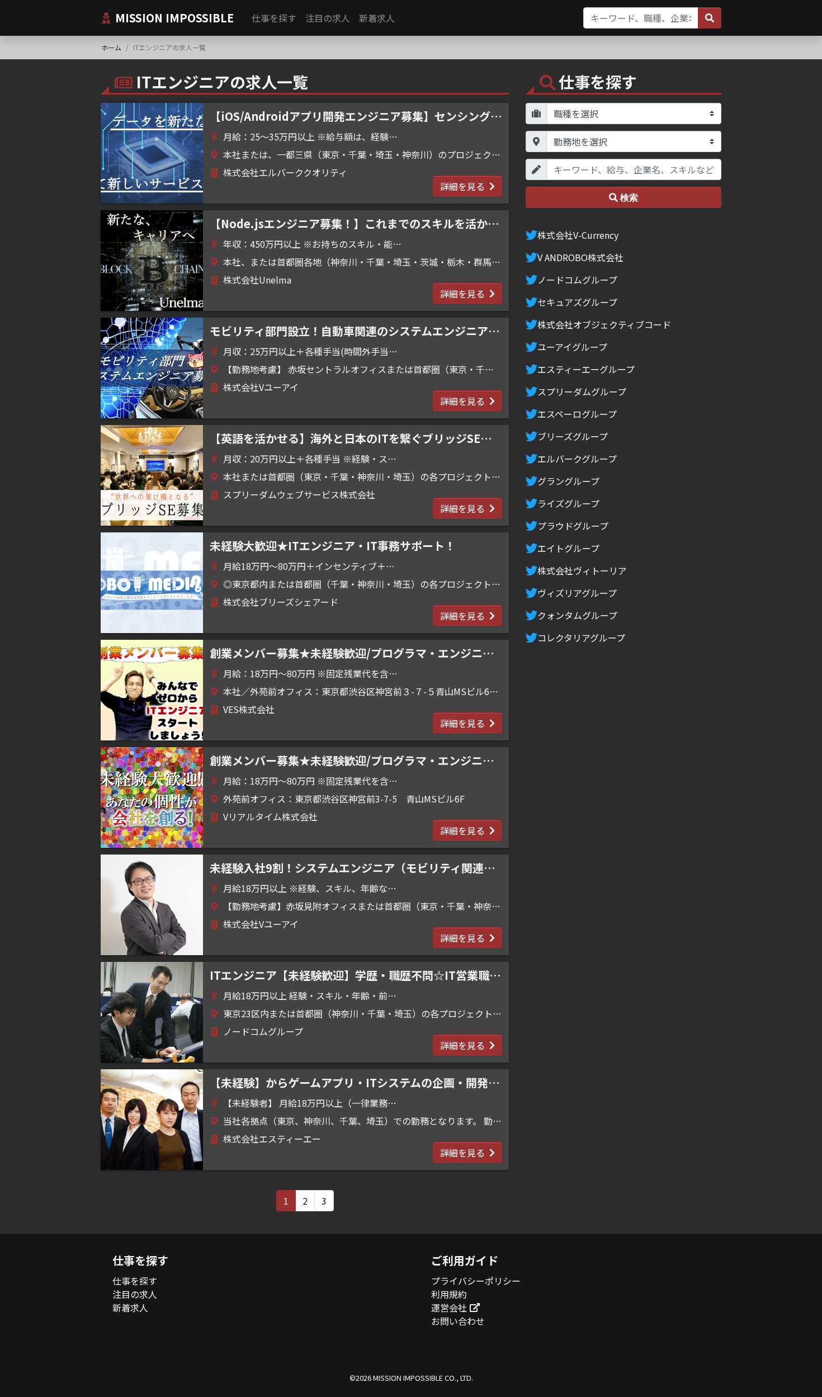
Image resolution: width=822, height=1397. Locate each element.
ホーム (111, 47)
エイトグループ (568, 548)
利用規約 (449, 1294)
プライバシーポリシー (476, 1280)
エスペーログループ (577, 414)
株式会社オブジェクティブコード (604, 324)
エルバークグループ (577, 458)
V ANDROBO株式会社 (580, 257)
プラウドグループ (572, 525)
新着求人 (377, 18)
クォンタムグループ (577, 615)
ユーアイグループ (572, 346)
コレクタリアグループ (581, 637)
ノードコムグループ (577, 279)
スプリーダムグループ (581, 391)
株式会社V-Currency (577, 235)
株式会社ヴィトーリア (582, 570)
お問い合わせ (458, 1321)
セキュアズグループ (577, 302)
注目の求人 (327, 18)
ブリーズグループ (572, 436)
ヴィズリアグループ (577, 593)
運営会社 (449, 1307)
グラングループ (568, 481)
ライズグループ (568, 503)
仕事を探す (274, 18)
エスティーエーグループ (586, 369)
